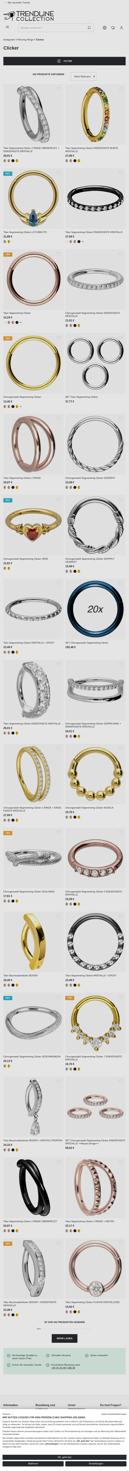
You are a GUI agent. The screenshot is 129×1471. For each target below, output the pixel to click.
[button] (8, 1414)
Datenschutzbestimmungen (113, 1414)
